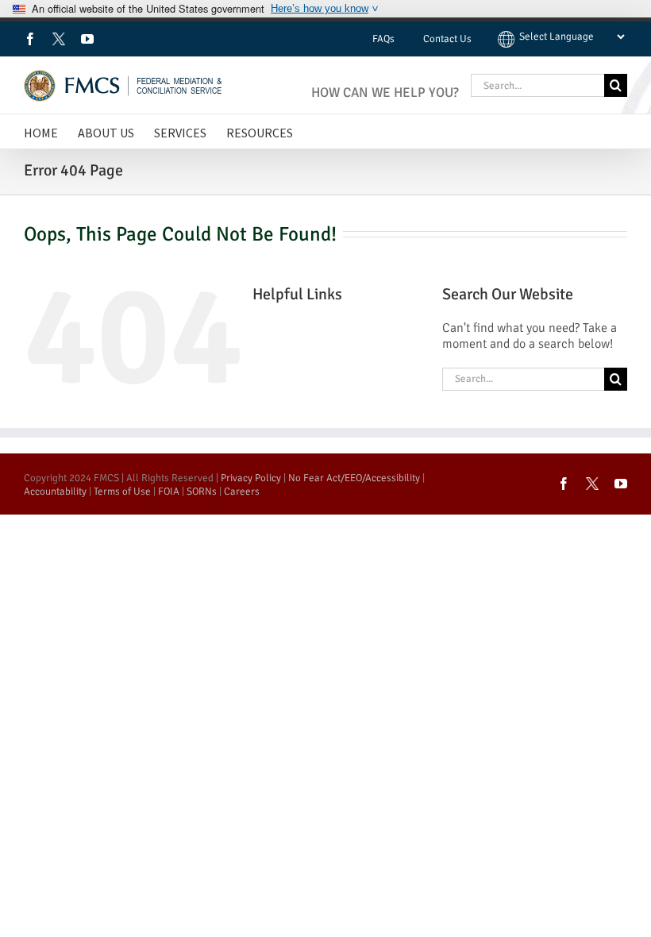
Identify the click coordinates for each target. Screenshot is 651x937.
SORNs (202, 491)
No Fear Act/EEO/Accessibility (354, 478)
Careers (242, 491)
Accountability (55, 491)
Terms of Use (122, 491)
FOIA (168, 491)
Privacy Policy (251, 478)
